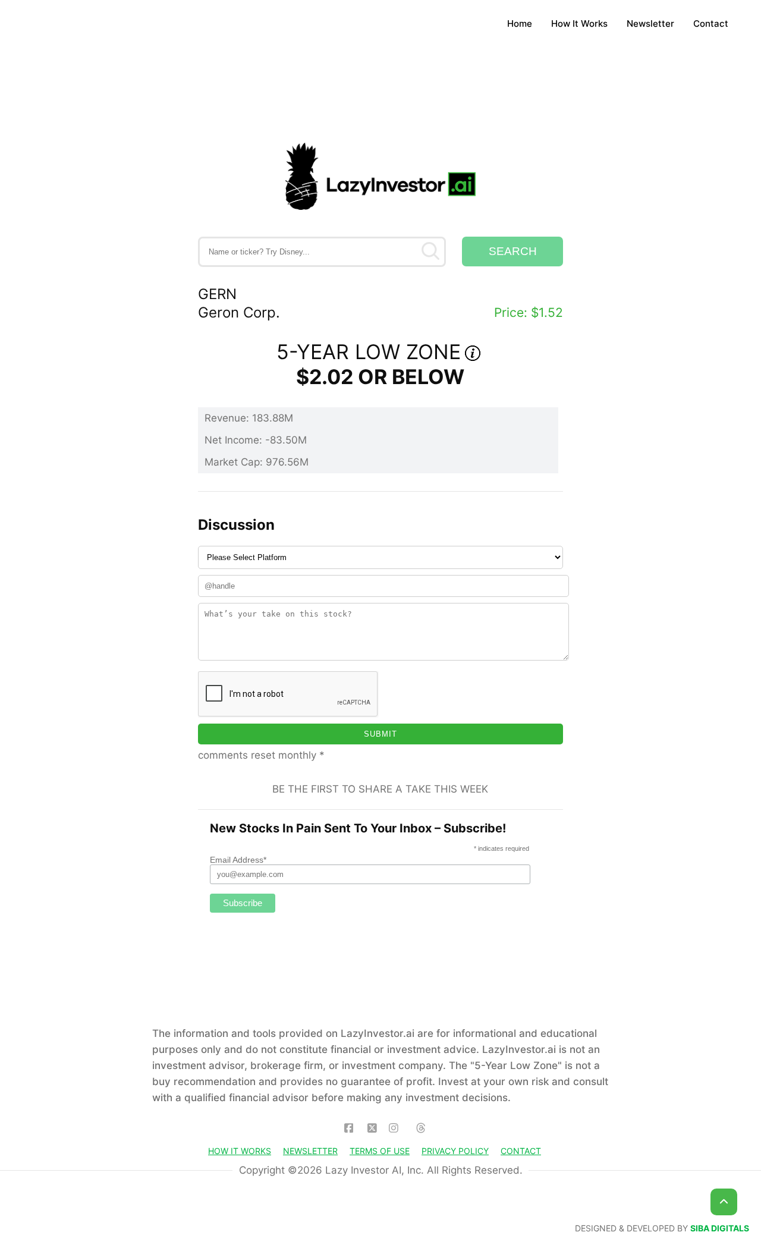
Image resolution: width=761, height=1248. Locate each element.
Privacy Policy (455, 1151)
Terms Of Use (380, 1151)
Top (723, 1202)
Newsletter (650, 23)
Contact (710, 23)
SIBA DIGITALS (719, 1228)
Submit (380, 734)
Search (513, 251)
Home (519, 23)
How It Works (579, 23)
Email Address (238, 860)
